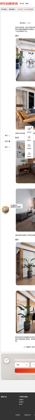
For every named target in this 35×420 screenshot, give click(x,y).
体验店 (20, 404)
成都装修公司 (27, 414)
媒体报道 (21, 401)
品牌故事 (21, 399)
